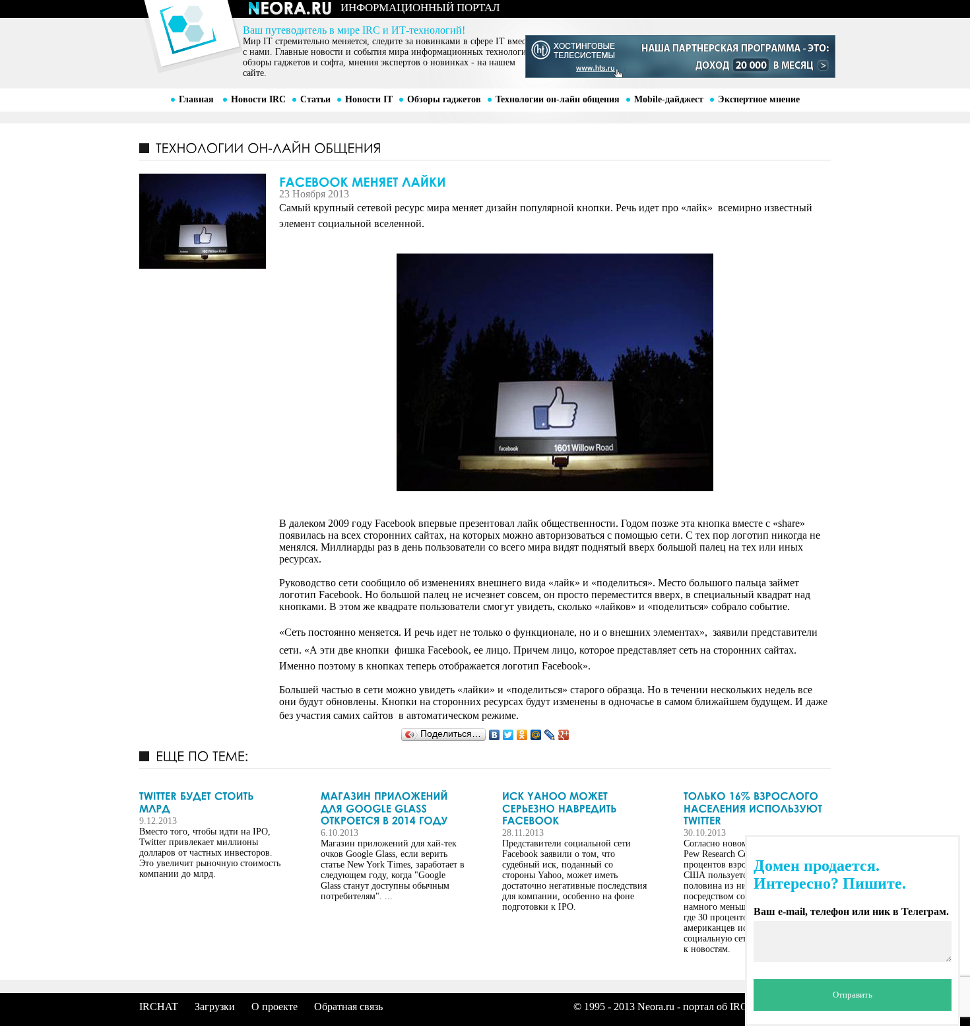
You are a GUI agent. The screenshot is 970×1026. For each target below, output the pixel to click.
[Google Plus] (564, 734)
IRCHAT (158, 1006)
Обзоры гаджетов (444, 99)
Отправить (852, 995)
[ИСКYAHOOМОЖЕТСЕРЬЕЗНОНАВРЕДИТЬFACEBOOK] (574, 808)
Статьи (315, 99)
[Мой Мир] (536, 734)
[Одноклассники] (522, 734)
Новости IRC (258, 99)
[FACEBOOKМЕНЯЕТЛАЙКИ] (485, 181)
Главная (196, 99)
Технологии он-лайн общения (558, 99)
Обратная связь (348, 1006)
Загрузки (215, 1006)
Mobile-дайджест (668, 99)
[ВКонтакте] (494, 734)
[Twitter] (508, 734)
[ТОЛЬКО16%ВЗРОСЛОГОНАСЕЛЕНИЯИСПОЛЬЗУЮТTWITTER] (756, 808)
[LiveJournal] (550, 734)
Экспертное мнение (759, 99)
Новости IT (369, 99)
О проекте (274, 1006)
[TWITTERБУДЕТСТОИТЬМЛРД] (211, 802)
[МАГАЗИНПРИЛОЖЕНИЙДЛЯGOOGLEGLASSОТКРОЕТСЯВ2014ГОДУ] (393, 808)
